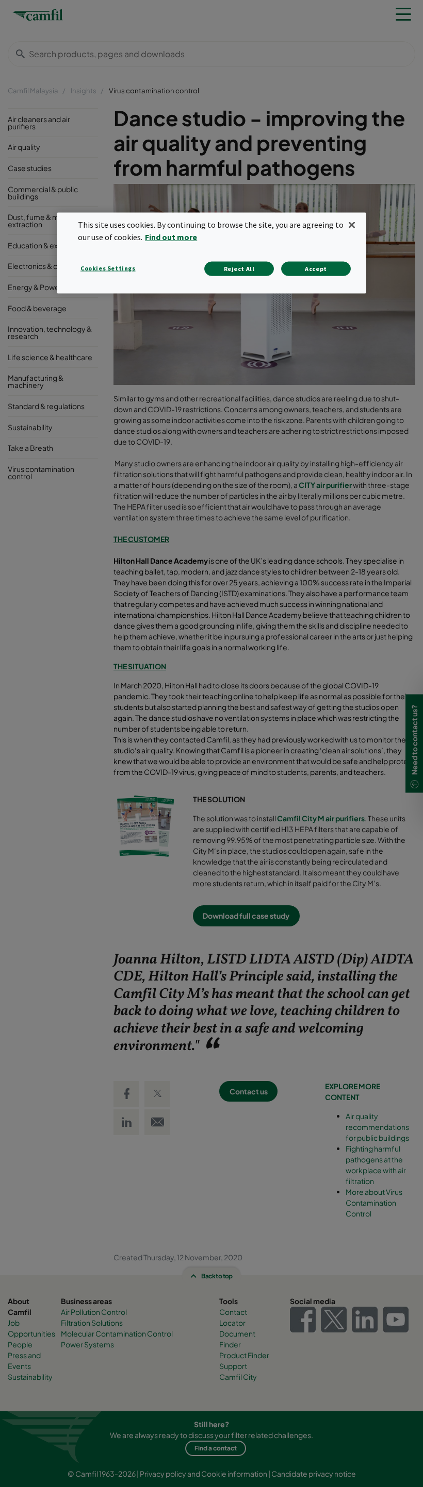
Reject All (239, 269)
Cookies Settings (108, 268)
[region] (211, 252)
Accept (316, 269)
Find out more (171, 237)
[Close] (351, 224)
